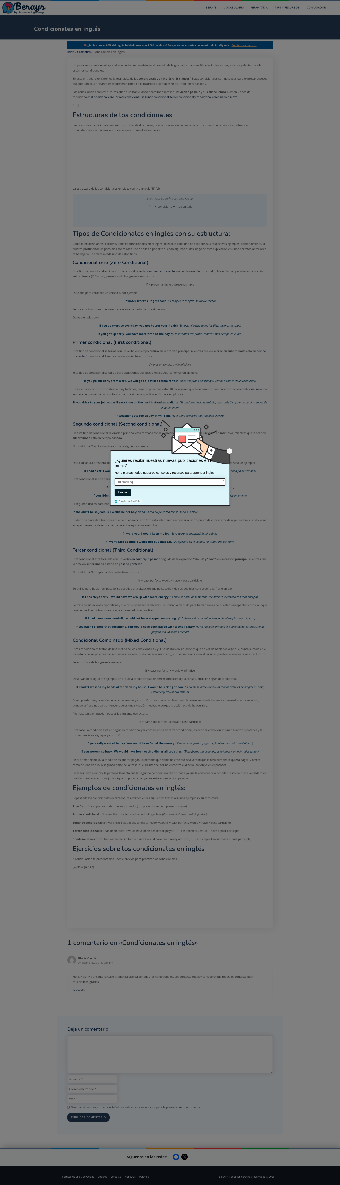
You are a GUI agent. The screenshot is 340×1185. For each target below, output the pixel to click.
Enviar (122, 492)
